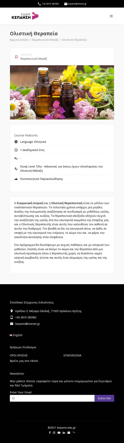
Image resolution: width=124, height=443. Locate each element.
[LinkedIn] (64, 432)
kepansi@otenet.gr (75, 4)
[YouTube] (59, 432)
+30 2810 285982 (48, 4)
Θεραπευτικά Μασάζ (45, 39)
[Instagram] (54, 432)
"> (74, 432)
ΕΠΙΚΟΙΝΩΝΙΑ (72, 355)
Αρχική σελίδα (19, 39)
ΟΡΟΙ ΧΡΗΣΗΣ (19, 355)
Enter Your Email (21, 392)
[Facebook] (50, 432)
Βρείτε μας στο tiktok (24, 361)
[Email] (68, 432)
